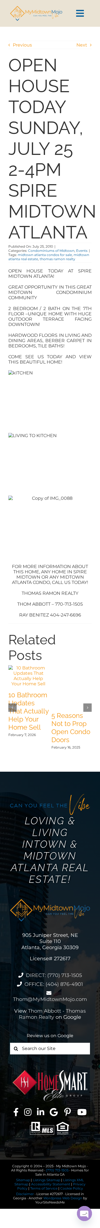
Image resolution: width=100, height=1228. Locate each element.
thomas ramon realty (57, 259)
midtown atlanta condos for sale (45, 255)
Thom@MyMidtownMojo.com (50, 999)
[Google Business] (54, 1112)
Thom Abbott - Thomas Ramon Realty (52, 1014)
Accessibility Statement (50, 1184)
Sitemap (23, 1180)
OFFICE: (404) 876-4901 (53, 984)
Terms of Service (44, 1188)
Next (81, 45)
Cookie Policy (71, 1188)
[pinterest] (67, 1112)
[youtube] (82, 1112)
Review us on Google (50, 1035)
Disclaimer (25, 1194)
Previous (22, 45)
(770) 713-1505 (57, 1170)
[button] (12, 707)
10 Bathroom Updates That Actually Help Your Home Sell (28, 711)
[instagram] (27, 1112)
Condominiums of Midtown (51, 250)
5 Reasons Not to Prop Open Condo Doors (70, 728)
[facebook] (16, 1112)
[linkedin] (40, 1112)
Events (82, 250)
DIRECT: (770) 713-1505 (54, 975)
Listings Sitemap (46, 1180)
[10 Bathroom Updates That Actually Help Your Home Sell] (28, 668)
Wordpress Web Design (62, 1198)
